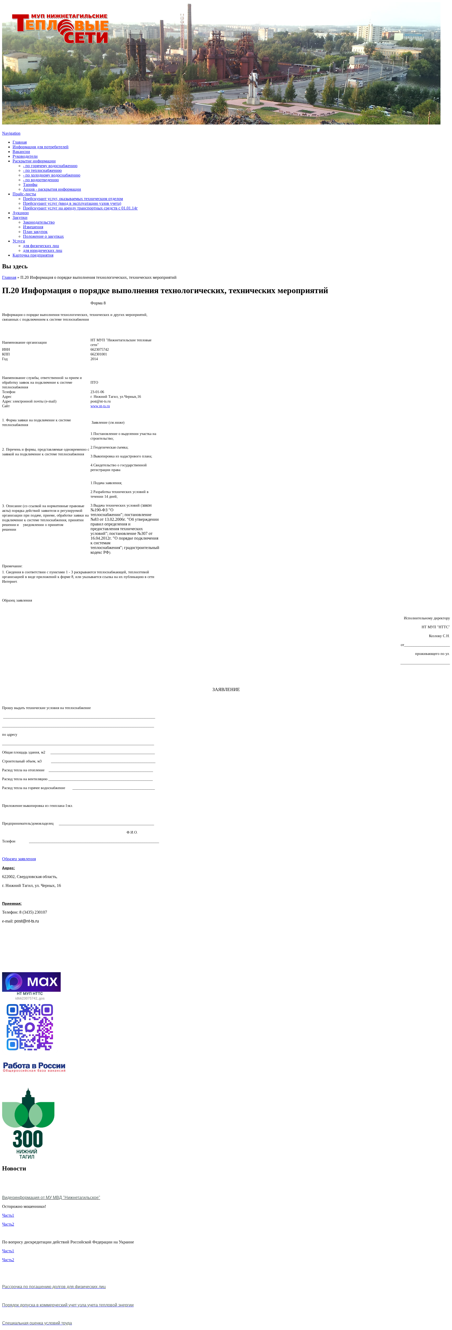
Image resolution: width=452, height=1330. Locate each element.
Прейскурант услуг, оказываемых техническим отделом (73, 198)
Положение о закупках (43, 236)
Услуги (19, 241)
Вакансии (21, 151)
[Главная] (221, 123)
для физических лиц (41, 246)
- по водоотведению (41, 180)
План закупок (35, 231)
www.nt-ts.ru (100, 406)
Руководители (25, 156)
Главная (20, 142)
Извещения (33, 227)
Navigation (11, 133)
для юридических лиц (42, 250)
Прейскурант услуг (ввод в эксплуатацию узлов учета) (72, 203)
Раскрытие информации (34, 161)
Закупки (20, 217)
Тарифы (30, 184)
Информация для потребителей (41, 147)
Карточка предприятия (33, 255)
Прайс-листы (24, 194)
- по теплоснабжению (42, 170)
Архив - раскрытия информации (52, 189)
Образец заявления (19, 859)
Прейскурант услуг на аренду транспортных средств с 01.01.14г (80, 208)
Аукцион (21, 213)
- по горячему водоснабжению (50, 165)
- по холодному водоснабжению (51, 175)
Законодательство (39, 222)
